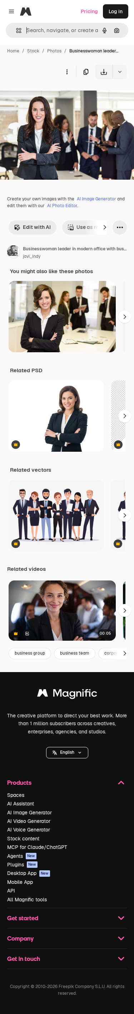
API (11, 890)
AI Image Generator (96, 199)
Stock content (23, 838)
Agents (21, 856)
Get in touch (23, 958)
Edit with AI (37, 227)
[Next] (104, 227)
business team (74, 653)
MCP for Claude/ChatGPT (37, 847)
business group (30, 653)
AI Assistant (20, 803)
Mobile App (20, 882)
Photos (54, 51)
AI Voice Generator (28, 829)
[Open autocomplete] (16, 30)
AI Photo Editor (62, 206)
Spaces (15, 795)
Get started (22, 918)
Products (19, 782)
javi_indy (31, 256)
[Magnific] (67, 694)
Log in (116, 11)
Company (20, 938)
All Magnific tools (27, 899)
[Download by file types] (120, 72)
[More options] (67, 72)
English (67, 752)
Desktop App (28, 873)
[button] (67, 752)
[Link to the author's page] (13, 252)
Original (46, 95)
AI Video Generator (28, 821)
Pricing (89, 11)
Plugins (21, 864)
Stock (33, 51)
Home (13, 51)
